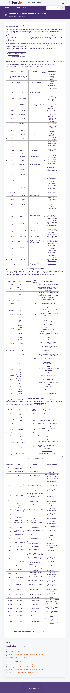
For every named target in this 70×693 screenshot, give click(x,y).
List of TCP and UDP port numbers (17, 652)
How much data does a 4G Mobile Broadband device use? (24, 672)
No (43, 631)
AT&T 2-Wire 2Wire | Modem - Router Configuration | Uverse (24, 664)
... (12, 7)
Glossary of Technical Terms (16, 649)
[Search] (62, 8)
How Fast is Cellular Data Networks (17, 657)
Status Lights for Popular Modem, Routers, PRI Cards (22, 667)
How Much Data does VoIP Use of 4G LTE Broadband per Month (25, 654)
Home (7, 7)
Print (9, 642)
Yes (52, 631)
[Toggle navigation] (63, 2)
